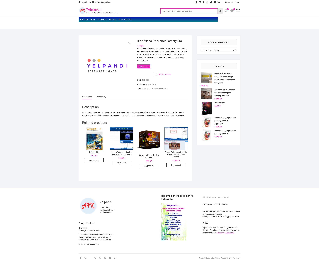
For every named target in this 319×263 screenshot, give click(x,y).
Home (85, 19)
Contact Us (126, 19)
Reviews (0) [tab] (101, 97)
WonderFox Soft (161, 88)
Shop (92, 19)
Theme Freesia (220, 258)
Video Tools (151, 84)
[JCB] (228, 196)
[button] (129, 43)
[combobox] (219, 49)
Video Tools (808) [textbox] (218, 50)
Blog (114, 19)
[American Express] (204, 196)
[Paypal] (213, 196)
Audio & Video (148, 88)
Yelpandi (93, 9)
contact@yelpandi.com (103, 2)
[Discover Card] (219, 196)
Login (237, 2)
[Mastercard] (207, 196)
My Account (229, 2)
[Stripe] (225, 196)
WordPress (236, 258)
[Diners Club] (216, 196)
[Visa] (210, 196)
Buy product (144, 66)
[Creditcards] (222, 196)
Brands (103, 19)
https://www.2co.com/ (225, 233)
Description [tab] (87, 97)
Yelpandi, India (85, 2)
